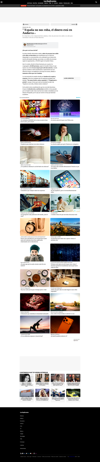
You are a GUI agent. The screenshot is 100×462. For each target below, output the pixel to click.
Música (56, 3)
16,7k (28, 453)
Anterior (26, 24)
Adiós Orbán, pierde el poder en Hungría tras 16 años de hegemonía (58, 399)
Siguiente (74, 24)
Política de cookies (54, 456)
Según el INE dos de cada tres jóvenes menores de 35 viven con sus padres (42, 384)
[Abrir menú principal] (1, 2)
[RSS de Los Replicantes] (21, 453)
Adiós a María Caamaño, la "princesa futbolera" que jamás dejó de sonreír (58, 384)
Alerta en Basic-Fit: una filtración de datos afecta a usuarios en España (26, 399)
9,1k (32, 453)
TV (52, 3)
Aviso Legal (29, 456)
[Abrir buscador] (96, 2)
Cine (50, 3)
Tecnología (66, 3)
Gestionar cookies (62, 456)
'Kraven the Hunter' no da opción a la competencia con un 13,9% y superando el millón (42, 5)
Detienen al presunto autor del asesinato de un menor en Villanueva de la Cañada (73, 399)
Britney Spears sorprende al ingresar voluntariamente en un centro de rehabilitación (42, 399)
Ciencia (46, 3)
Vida (72, 3)
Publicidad (34, 456)
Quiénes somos (23, 456)
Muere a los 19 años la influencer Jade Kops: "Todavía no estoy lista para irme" (27, 384)
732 (36, 453)
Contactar (39, 456)
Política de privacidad (46, 456)
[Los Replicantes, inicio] (50, 1)
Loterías (22, 445)
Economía (40, 3)
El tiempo (22, 442)
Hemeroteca (23, 448)
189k (24, 453)
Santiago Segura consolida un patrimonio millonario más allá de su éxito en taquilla (73, 384)
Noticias (29, 3)
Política (35, 3)
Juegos (61, 3)
